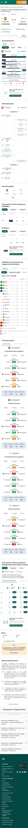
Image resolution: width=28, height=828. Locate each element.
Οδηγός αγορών (5, 776)
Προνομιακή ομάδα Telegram (6, 814)
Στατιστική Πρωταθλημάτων (6, 789)
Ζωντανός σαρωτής (6, 799)
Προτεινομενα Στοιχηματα (7, 793)
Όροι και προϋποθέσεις (7, 766)
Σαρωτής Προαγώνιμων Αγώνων (7, 801)
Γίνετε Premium (14, 652)
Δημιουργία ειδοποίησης (15, 95)
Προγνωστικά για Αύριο (7, 822)
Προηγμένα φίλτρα (6, 785)
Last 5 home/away (18, 343)
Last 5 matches (6, 343)
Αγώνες (2, 7)
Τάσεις (23, 35)
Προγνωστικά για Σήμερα (7, 820)
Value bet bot (5, 806)
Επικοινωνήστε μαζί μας (7, 772)
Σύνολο (5, 44)
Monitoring (4, 804)
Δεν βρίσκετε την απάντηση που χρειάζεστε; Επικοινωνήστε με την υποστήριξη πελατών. (14, 713)
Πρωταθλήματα (5, 783)
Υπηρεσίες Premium (6, 797)
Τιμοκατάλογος (5, 795)
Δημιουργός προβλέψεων (7, 787)
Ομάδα (17, 635)
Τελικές (13, 47)
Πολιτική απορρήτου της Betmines (7, 769)
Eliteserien (7, 7)
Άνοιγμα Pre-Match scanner (16, 254)
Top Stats (5, 47)
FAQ (3, 774)
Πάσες (19, 47)
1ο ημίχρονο (12, 44)
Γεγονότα (5, 635)
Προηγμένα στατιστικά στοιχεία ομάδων (7, 811)
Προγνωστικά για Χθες (7, 824)
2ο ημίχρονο (23, 209)
